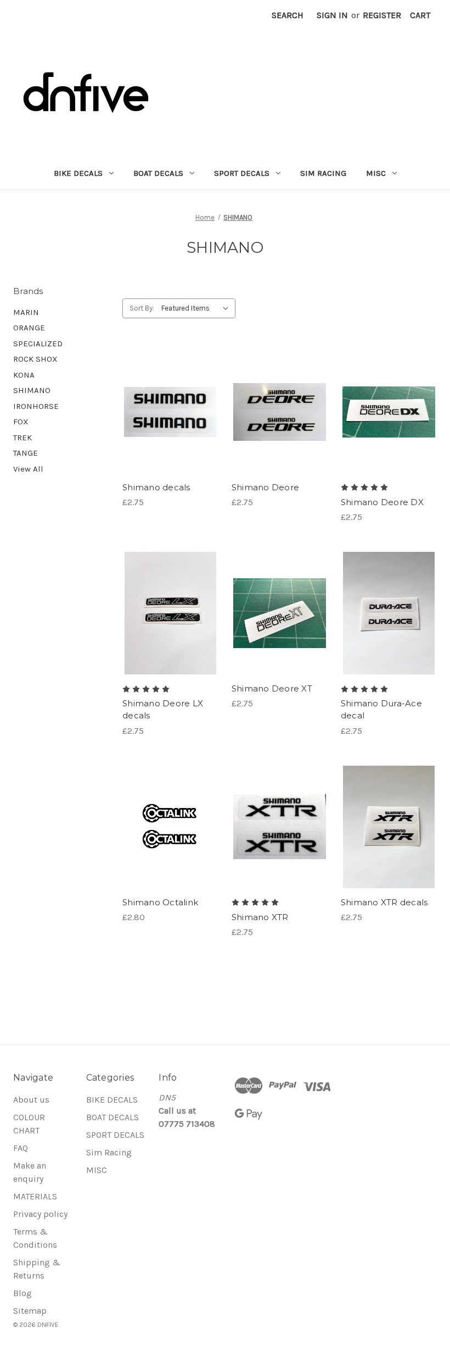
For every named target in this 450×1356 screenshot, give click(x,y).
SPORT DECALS (241, 173)
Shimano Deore (265, 487)
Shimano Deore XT (272, 688)
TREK (22, 437)
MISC (376, 173)
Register (382, 15)
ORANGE (29, 328)
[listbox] (197, 308)
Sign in (332, 15)
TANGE (25, 453)
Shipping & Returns (36, 1269)
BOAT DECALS (158, 173)
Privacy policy (40, 1214)
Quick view (161, 400)
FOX (21, 422)
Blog (22, 1293)
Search (287, 15)
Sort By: (142, 308)
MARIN (26, 312)
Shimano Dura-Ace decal (381, 709)
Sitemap (30, 1310)
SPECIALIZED (38, 343)
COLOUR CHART (29, 1124)
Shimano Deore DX (382, 502)
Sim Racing (323, 173)
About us (31, 1099)
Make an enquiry (29, 1172)
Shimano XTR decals (384, 902)
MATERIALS (35, 1196)
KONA (24, 375)
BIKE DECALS (78, 173)
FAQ (20, 1148)
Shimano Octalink (160, 902)
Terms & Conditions (35, 1238)
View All (28, 469)
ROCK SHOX (35, 359)
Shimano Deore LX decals (162, 709)
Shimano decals (156, 487)
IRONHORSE (36, 406)
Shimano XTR (260, 917)
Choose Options (170, 422)
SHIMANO (31, 390)
